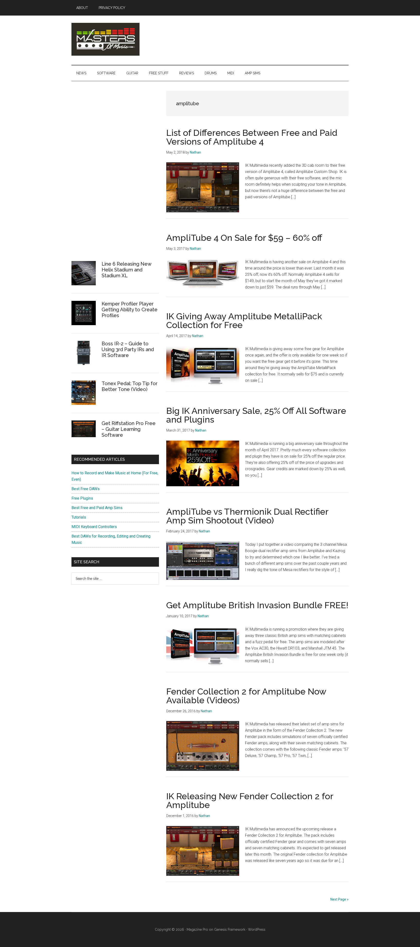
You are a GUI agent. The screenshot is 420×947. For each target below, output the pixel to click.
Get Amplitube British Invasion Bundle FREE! (257, 605)
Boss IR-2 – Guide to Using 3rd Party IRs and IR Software (128, 349)
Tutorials (78, 517)
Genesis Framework (229, 929)
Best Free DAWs (85, 489)
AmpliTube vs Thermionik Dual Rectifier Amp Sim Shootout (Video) (247, 515)
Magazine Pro (197, 929)
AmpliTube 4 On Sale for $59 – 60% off (244, 238)
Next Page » (339, 899)
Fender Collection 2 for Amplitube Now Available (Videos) (246, 695)
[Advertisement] (107, 176)
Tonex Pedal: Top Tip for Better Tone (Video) (130, 386)
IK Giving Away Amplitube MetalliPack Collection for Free (244, 320)
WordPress (256, 929)
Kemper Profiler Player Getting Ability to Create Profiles (130, 309)
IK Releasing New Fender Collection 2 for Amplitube (249, 800)
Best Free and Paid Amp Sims (96, 507)
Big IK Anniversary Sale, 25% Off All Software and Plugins (256, 415)
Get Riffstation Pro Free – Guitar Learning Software (129, 429)
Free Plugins (82, 498)
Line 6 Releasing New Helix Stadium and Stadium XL (126, 269)
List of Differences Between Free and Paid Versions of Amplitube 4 (251, 137)
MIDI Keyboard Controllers (94, 526)
